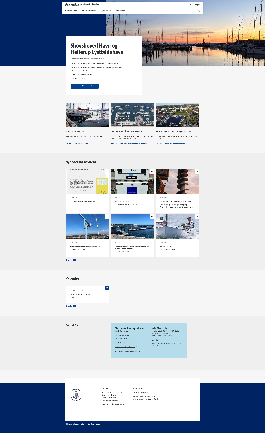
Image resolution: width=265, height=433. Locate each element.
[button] (199, 11)
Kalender (69, 306)
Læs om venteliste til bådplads (77, 143)
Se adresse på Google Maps (113, 405)
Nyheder (69, 260)
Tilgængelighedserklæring (75, 424)
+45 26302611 (142, 393)
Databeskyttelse (94, 424)
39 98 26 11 (121, 342)
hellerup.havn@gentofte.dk (125, 347)
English (197, 5)
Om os (191, 5)
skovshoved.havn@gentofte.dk (126, 351)
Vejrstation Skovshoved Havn (85, 86)
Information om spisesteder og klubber (170, 143)
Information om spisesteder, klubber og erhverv (129, 143)
